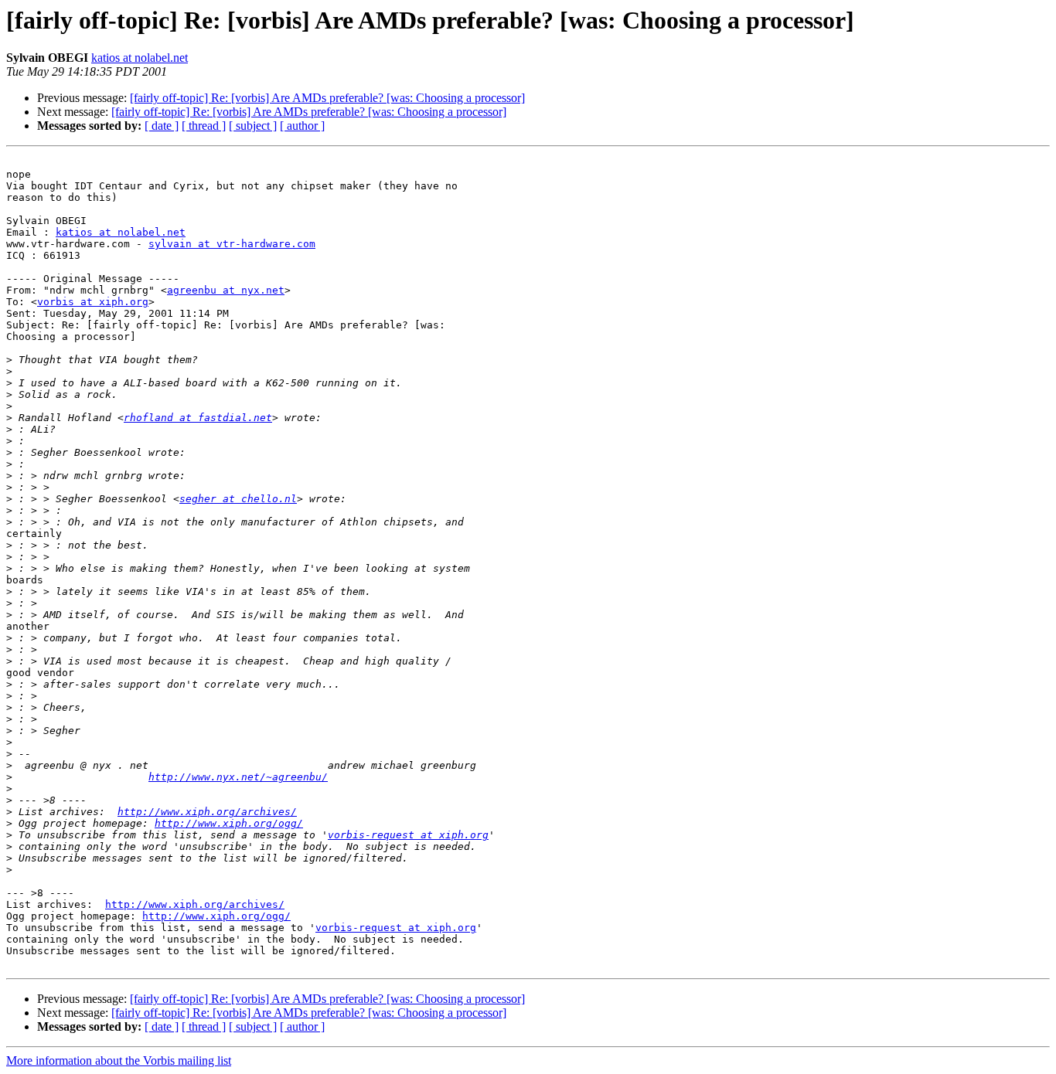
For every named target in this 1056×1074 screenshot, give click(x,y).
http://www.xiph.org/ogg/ (229, 823)
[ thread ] (204, 125)
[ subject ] (253, 125)
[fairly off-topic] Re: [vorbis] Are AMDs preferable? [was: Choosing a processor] (327, 97)
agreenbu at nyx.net (225, 290)
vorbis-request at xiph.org (408, 835)
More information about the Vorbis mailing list (118, 1060)
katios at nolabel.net (139, 57)
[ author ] (302, 125)
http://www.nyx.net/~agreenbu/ (238, 777)
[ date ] (162, 125)
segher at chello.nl (238, 499)
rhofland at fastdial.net (198, 417)
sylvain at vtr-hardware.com (231, 244)
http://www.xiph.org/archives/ (207, 811)
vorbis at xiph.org (92, 302)
